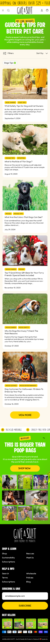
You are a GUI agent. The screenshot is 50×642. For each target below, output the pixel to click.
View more (25, 415)
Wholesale (31, 573)
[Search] (8, 10)
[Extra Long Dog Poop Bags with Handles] (31, 624)
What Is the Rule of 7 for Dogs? (18, 161)
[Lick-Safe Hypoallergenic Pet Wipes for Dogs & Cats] (19, 624)
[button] (42, 53)
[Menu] (3, 10)
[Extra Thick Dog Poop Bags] (7, 624)
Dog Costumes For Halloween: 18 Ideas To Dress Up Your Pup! (24, 390)
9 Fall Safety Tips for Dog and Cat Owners (24, 106)
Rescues (30, 553)
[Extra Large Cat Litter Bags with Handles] (43, 624)
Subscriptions (8, 562)
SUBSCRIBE (25, 605)
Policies (29, 577)
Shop (4, 553)
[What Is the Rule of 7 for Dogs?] (25, 139)
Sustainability (8, 557)
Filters (11, 53)
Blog (28, 582)
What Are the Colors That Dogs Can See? (24, 217)
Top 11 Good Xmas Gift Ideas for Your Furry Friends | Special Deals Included (24, 274)
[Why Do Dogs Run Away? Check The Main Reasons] (25, 309)
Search (5, 573)
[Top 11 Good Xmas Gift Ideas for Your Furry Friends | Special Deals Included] (25, 250)
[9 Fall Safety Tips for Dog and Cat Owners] (25, 84)
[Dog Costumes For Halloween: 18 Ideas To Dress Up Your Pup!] (25, 367)
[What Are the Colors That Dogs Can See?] (25, 195)
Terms (5, 577)
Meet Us (30, 557)
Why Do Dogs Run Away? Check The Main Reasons (21, 332)
